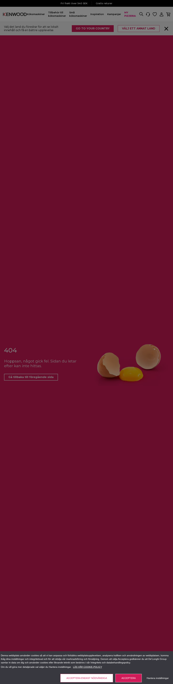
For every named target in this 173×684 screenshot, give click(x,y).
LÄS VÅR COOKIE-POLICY (87, 667)
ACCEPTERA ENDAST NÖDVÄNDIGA (86, 678)
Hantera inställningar (158, 678)
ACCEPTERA (128, 678)
